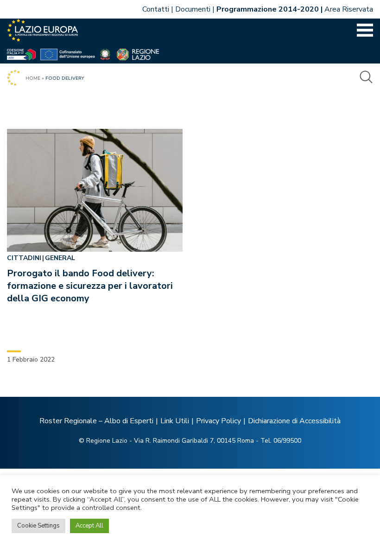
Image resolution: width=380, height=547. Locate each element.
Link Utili (174, 421)
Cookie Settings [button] (38, 526)
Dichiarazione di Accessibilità (294, 421)
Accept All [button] (89, 526)
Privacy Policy (218, 421)
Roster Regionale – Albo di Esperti (96, 421)
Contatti (155, 9)
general (60, 258)
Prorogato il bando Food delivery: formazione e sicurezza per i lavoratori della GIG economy (90, 286)
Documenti (192, 9)
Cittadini (24, 258)
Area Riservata (348, 9)
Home (32, 78)
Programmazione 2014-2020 (267, 9)
